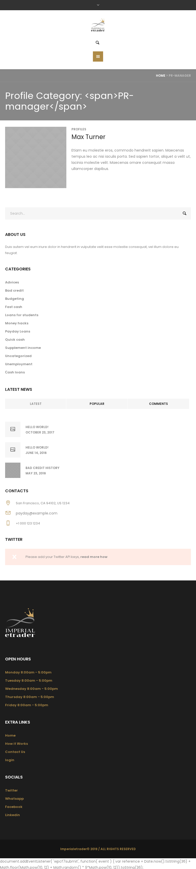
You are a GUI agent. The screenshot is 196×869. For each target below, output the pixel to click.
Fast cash (13, 306)
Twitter (11, 790)
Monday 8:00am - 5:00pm (28, 672)
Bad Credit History (42, 468)
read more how (93, 556)
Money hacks (16, 323)
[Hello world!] (12, 429)
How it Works (16, 743)
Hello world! (37, 427)
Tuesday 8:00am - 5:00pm (28, 680)
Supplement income (23, 347)
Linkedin (12, 815)
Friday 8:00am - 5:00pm (26, 705)
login (9, 760)
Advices (12, 282)
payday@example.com (36, 513)
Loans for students (21, 315)
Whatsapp (14, 798)
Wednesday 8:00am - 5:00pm (31, 688)
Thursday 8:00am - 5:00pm (29, 696)
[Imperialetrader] (98, 25)
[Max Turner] (35, 157)
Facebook (13, 806)
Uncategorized (18, 355)
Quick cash (15, 339)
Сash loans (15, 372)
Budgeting (14, 298)
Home (160, 75)
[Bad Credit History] (12, 470)
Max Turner (88, 137)
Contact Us (15, 751)
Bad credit (14, 290)
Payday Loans (17, 331)
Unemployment (18, 364)
